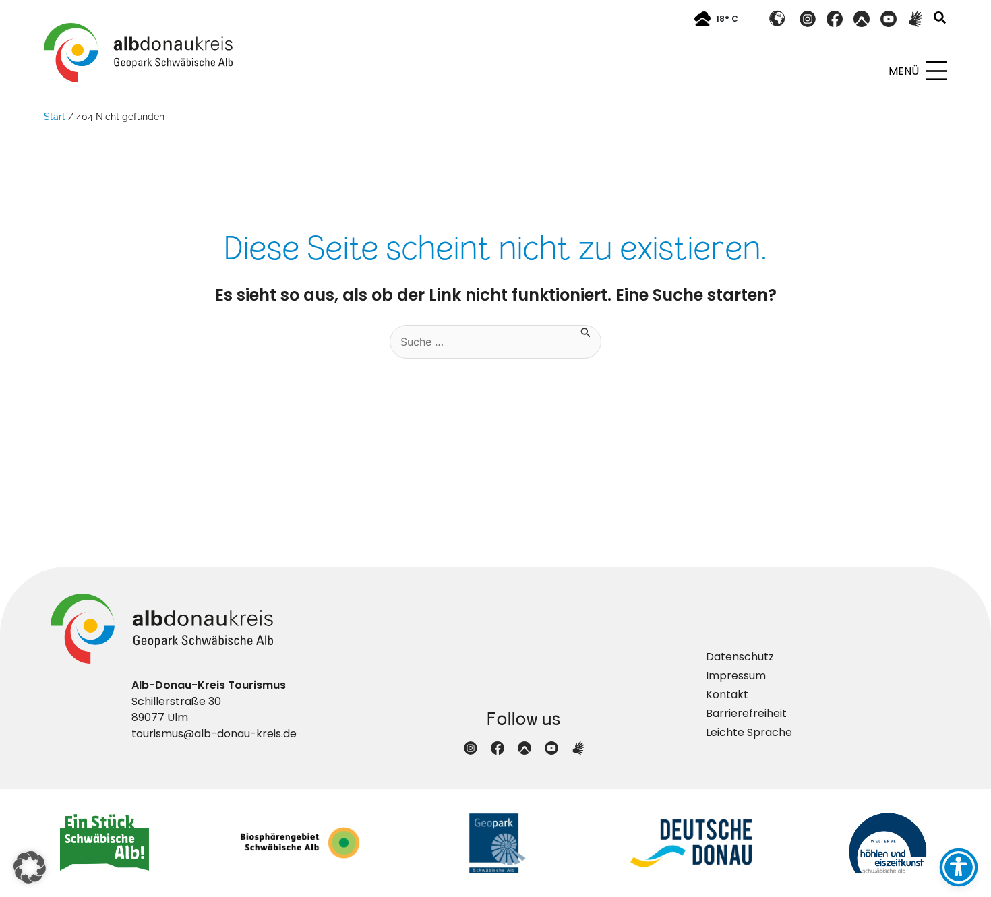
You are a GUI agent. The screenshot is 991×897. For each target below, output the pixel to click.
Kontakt (727, 694)
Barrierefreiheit (746, 713)
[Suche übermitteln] (585, 331)
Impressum (736, 675)
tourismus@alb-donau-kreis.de (214, 733)
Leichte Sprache (749, 732)
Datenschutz (740, 656)
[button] (940, 19)
